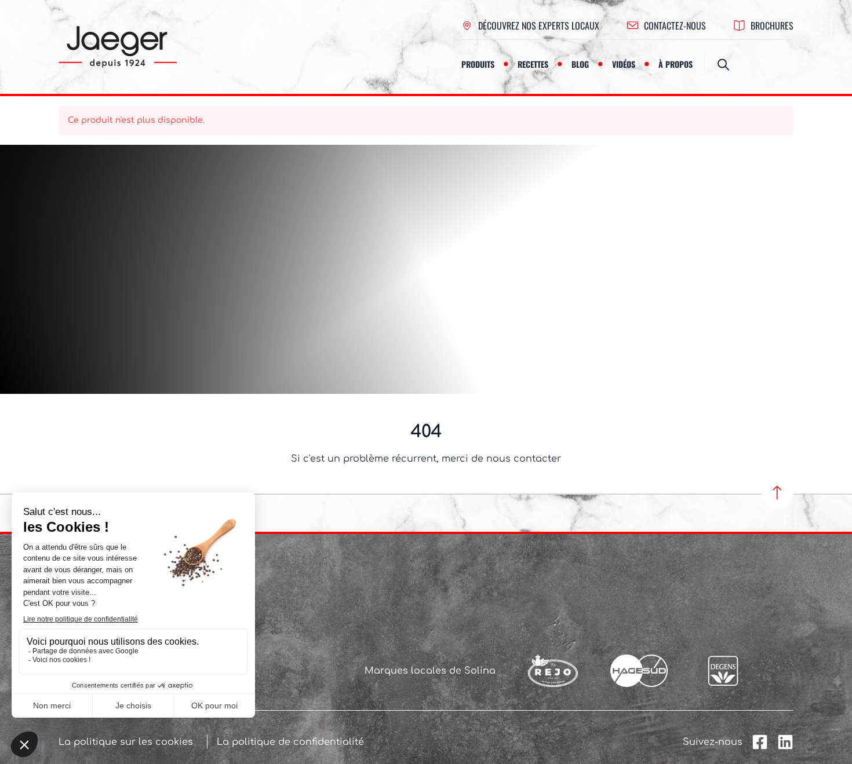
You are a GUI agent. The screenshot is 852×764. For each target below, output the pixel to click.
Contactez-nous (675, 25)
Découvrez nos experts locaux (538, 25)
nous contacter (523, 459)
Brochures (772, 25)
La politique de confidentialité (290, 742)
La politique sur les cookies (126, 742)
